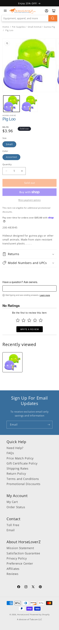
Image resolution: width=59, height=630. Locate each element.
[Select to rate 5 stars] (40, 320)
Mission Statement (20, 548)
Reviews (12, 574)
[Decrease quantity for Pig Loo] (6, 171)
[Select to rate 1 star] (17, 320)
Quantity (7, 164)
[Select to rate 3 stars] (29, 320)
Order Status (16, 507)
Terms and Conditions (23, 479)
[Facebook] (18, 587)
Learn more (45, 295)
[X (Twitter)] (33, 587)
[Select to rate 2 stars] (23, 320)
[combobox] (29, 18)
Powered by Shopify (40, 614)
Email (11, 530)
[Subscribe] (48, 424)
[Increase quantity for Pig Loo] (22, 171)
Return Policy (16, 473)
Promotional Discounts (23, 484)
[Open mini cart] (53, 11)
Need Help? (15, 448)
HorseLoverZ (23, 614)
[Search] (52, 18)
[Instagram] (26, 587)
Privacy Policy (17, 558)
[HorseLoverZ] (22, 10)
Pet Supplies (18, 26)
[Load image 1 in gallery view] (11, 103)
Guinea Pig (49, 26)
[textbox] (29, 288)
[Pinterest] (40, 587)
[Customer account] (46, 11)
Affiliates (13, 569)
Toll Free (13, 525)
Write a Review (29, 329)
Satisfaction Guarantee (23, 553)
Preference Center (20, 563)
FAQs (10, 453)
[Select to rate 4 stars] (35, 320)
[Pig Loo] (12, 362)
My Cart (12, 502)
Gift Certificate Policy (22, 463)
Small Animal (34, 26)
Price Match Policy (20, 458)
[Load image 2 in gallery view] (29, 103)
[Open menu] (5, 11)
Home (5, 26)
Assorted (11, 157)
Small (9, 144)
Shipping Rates (17, 468)
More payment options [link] (29, 200)
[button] (29, 254)
